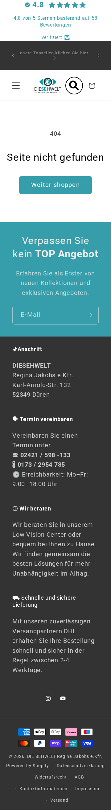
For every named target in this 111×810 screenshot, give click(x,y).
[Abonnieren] (89, 315)
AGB (79, 777)
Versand (59, 800)
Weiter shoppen (55, 184)
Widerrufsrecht (51, 777)
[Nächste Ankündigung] (98, 55)
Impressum (87, 788)
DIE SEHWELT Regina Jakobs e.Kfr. (64, 756)
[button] (16, 85)
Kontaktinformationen (43, 788)
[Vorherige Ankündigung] (13, 55)
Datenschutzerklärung (81, 765)
